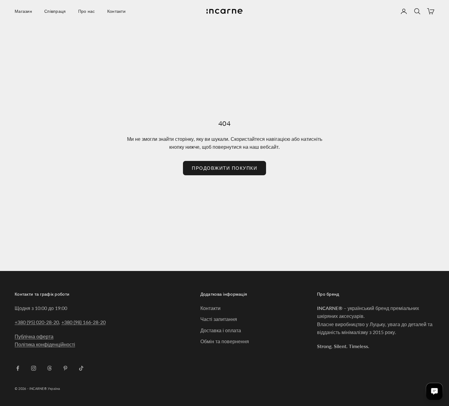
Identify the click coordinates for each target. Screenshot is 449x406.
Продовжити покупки (224, 168)
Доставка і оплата (220, 330)
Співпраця (55, 11)
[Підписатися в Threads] (49, 368)
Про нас (86, 11)
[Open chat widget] (434, 391)
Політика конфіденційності (45, 344)
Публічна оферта (34, 336)
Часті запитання (218, 319)
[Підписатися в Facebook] (18, 368)
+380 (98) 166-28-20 (83, 322)
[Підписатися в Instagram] (34, 368)
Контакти (116, 11)
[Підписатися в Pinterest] (65, 368)
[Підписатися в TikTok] (81, 368)
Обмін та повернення (224, 341)
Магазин (23, 11)
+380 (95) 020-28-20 (37, 322)
